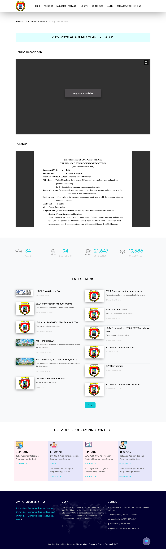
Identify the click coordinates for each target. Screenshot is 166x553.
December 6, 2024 (114, 370)
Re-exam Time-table (116, 309)
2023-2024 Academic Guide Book (123, 384)
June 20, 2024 (112, 352)
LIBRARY (84, 6)
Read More (20, 464)
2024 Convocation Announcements (124, 291)
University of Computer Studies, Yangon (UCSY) (97, 544)
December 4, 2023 (114, 389)
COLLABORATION (124, 6)
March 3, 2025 (43, 387)
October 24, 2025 (44, 352)
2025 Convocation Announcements (54, 303)
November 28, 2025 (45, 313)
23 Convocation (114, 366)
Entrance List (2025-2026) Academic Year (57, 322)
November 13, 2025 (45, 331)
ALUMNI (110, 6)
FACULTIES (61, 6)
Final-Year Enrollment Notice (50, 378)
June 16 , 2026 (43, 295)
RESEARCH (72, 6)
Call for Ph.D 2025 (45, 341)
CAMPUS (137, 6)
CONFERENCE (97, 6)
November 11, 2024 (114, 340)
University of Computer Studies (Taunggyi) (35, 516)
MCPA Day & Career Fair (48, 291)
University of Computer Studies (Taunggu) (35, 512)
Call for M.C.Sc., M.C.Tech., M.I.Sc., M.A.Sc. (57, 359)
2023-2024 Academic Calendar (121, 347)
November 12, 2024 (114, 318)
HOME (37, 6)
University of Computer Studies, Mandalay (35, 508)
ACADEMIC (48, 6)
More (90, 405)
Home (21, 21)
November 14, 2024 (114, 300)
